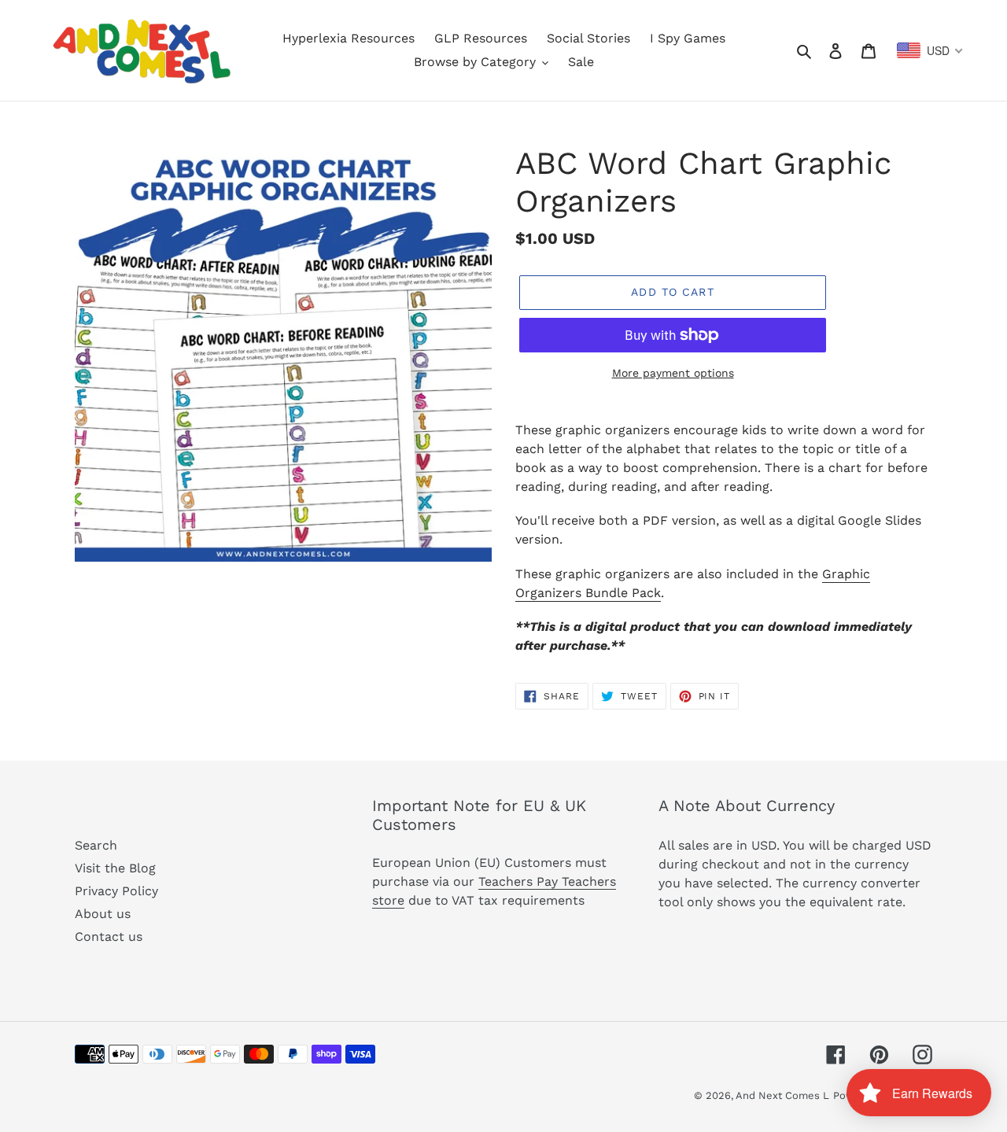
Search (96, 845)
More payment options (673, 373)
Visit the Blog (115, 868)
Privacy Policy (116, 890)
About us (103, 913)
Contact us (108, 936)
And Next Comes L (782, 1095)
